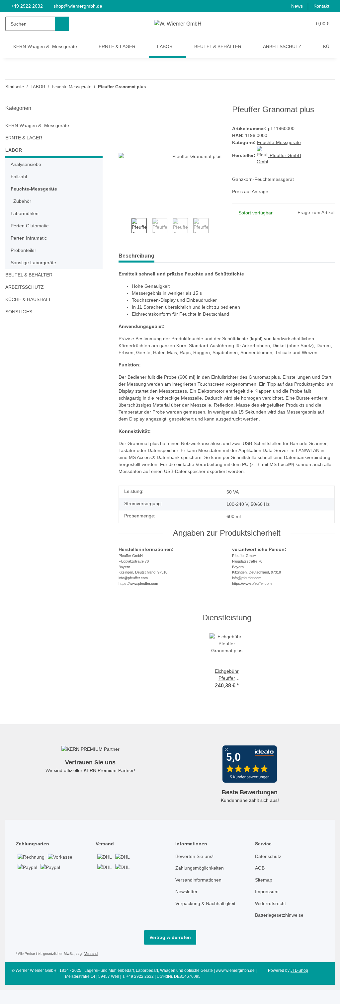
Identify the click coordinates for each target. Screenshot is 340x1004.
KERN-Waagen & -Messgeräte (38, 125)
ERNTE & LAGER (22, 138)
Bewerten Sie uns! (195, 872)
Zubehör (22, 201)
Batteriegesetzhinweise (281, 931)
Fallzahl (19, 177)
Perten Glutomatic (31, 226)
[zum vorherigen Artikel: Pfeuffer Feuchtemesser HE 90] (313, 87)
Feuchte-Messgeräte (279, 143)
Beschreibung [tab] (136, 256)
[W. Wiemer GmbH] (178, 23)
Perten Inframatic (30, 238)
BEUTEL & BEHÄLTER (27, 275)
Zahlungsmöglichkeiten (201, 884)
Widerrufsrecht (272, 919)
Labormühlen (26, 213)
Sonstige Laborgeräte (34, 263)
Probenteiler (24, 250)
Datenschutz (269, 872)
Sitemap (264, 895)
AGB (259, 884)
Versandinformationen (200, 895)
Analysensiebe (27, 164)
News (296, 6)
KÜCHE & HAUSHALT (27, 299)
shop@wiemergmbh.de (79, 6)
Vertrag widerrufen (170, 953)
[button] (294, 23)
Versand (95, 969)
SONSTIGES (18, 312)
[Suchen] (62, 24)
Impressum (267, 907)
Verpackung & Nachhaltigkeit (207, 919)
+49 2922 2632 (27, 6)
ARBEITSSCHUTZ (23, 287)
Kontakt (320, 6)
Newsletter (187, 907)
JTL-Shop (300, 986)
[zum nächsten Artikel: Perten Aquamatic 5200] (327, 87)
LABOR (13, 150)
